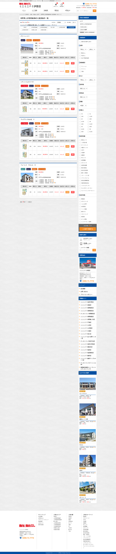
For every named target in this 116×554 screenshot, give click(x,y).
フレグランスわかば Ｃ (27, 119)
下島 (69, 531)
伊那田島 (47, 99)
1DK (82, 116)
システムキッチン (85, 185)
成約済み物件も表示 (86, 41)
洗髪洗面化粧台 (85, 183)
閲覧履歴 (62, 5)
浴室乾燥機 (84, 165)
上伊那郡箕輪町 (34, 27)
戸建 (82, 71)
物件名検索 (40, 524)
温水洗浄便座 (84, 170)
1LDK (90, 116)
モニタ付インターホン (86, 188)
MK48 (81, 470)
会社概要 (40, 516)
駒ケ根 (70, 529)
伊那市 (25, 27)
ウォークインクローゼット (88, 190)
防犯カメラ (84, 140)
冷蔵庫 (83, 152)
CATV (82, 150)
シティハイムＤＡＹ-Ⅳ (27, 82)
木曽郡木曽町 (43, 29)
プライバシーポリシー (43, 519)
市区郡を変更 (83, 27)
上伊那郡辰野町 (62, 27)
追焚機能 (83, 160)
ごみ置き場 (84, 142)
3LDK (90, 124)
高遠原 (46, 98)
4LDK (82, 129)
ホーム (24, 11)
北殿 (69, 524)
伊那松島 (88, 472)
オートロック (84, 145)
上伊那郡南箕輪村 (43, 27)
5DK (82, 131)
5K (90, 129)
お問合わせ (67, 11)
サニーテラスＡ (83, 393)
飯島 (50, 48)
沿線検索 (45, 11)
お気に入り (55, 5)
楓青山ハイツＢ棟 (84, 419)
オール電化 (84, 219)
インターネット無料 (86, 221)
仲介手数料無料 (85, 58)
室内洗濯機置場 (85, 180)
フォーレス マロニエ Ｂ (28, 165)
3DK (82, 124)
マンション (84, 66)
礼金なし (83, 55)
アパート (83, 69)
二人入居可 (84, 204)
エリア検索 (34, 11)
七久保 (50, 94)
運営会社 (57, 11)
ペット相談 (84, 209)
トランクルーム (85, 178)
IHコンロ (83, 157)
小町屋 (70, 528)
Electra (81, 444)
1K (90, 114)
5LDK (90, 131)
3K (90, 121)
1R (82, 114)
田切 (46, 53)
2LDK (82, 121)
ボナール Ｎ (83, 497)
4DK (90, 126)
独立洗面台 (84, 167)
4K (82, 126)
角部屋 (83, 216)
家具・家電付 (84, 173)
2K (82, 119)
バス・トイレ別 (85, 175)
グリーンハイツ (25, 36)
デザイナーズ (84, 201)
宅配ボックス (84, 147)
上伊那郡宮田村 (25, 29)
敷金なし (83, 53)
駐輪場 (83, 199)
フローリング (84, 214)
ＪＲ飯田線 (41, 51)
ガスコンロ (84, 162)
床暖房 (83, 155)
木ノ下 (70, 523)
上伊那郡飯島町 (71, 27)
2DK (90, 119)
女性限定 (83, 206)
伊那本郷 (47, 52)
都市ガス (83, 211)
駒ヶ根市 (53, 27)
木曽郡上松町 (34, 29)
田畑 (69, 519)
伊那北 (87, 395)
